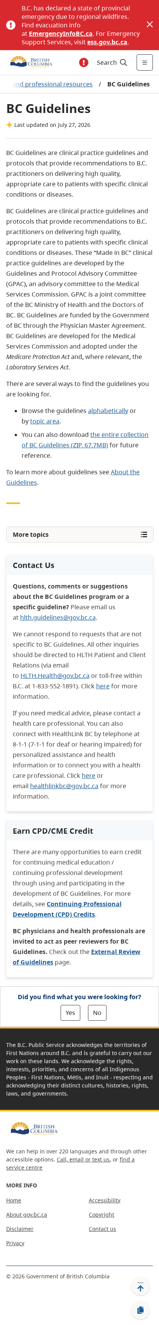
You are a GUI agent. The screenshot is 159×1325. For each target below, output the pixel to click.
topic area (44, 421)
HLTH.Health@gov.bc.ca (55, 675)
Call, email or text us (83, 1159)
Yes (70, 1012)
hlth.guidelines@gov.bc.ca (58, 617)
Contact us (102, 1228)
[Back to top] (140, 1286)
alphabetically (108, 410)
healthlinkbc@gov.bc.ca (64, 786)
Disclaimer (20, 1228)
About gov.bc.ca (26, 1214)
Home (13, 1200)
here (103, 686)
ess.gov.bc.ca (107, 42)
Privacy (15, 1243)
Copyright (101, 1214)
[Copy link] (140, 1310)
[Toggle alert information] (83, 62)
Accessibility (104, 1200)
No (97, 1012)
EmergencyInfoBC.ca (61, 33)
